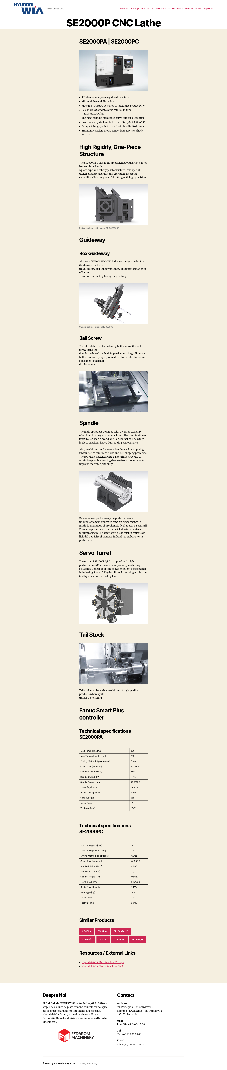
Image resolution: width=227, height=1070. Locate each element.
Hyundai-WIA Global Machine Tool (102, 966)
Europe (119, 962)
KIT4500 (86, 931)
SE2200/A (87, 939)
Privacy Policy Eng (88, 1063)
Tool (112, 962)
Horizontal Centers (181, 8)
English (207, 8)
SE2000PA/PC (121, 931)
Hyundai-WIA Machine (96, 962)
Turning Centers (138, 8)
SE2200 (103, 939)
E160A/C (102, 931)
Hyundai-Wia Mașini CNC (63, 1063)
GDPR (198, 8)
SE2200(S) (137, 939)
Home (122, 8)
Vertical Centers (159, 8)
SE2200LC (119, 939)
